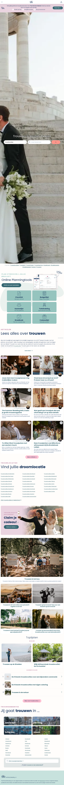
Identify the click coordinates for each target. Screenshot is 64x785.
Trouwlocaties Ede (27, 481)
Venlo (45, 748)
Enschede (27, 748)
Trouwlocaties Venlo (49, 484)
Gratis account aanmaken (11, 285)
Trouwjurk (22, 265)
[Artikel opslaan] (29, 357)
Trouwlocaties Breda (6, 494)
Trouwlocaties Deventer (28, 476)
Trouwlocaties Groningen (28, 491)
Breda (7, 748)
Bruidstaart (47, 265)
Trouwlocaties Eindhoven (28, 484)
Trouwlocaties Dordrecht (28, 479)
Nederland (42, 781)
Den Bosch (8, 752)
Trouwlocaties (14, 265)
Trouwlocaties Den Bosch (28, 474)
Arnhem (7, 745)
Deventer (7, 755)
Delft (6, 750)
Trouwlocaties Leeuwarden (29, 496)
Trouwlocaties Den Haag (7, 476)
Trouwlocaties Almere (6, 484)
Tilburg (46, 745)
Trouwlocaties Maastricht (50, 476)
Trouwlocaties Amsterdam (7, 474)
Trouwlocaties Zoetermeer (51, 489)
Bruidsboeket (55, 265)
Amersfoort (8, 741)
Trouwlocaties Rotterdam (7, 479)
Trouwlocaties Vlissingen (50, 486)
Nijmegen (46, 743)
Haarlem (27, 752)
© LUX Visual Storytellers (58, 262)
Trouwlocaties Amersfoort (7, 486)
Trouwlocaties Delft (5, 496)
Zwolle (46, 755)
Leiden (46, 739)
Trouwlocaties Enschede (28, 489)
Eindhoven (27, 743)
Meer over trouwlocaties (32, 701)
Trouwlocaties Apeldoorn (7, 489)
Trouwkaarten (38, 265)
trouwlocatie (17, 346)
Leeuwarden (28, 755)
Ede (26, 741)
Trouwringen (30, 265)
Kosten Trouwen (36, 267)
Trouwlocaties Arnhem (6, 491)
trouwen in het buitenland (34, 765)
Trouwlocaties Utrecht (6, 481)
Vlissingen (47, 750)
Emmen (27, 745)
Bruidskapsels (27, 267)
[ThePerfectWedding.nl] (9, 776)
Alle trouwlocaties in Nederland (10, 500)
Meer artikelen (31, 457)
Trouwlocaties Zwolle (49, 491)
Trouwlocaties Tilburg (49, 481)
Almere (7, 739)
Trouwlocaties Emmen (28, 486)
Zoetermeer (47, 752)
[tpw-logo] (31, 2)
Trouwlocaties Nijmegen (50, 479)
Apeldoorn (8, 743)
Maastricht (47, 741)
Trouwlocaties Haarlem (28, 494)
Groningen (27, 750)
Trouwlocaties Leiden (49, 474)
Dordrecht (27, 739)
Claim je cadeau (11, 527)
